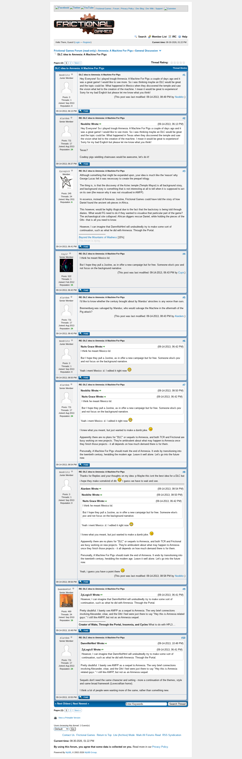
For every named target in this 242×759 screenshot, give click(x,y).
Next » (77, 63)
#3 (184, 171)
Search (142, 36)
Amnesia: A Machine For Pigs (115, 50)
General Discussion (146, 50)
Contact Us (68, 735)
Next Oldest (64, 703)
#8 (184, 472)
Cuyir (181, 272)
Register (87, 42)
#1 (184, 75)
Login (77, 42)
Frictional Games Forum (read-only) (75, 50)
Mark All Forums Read (148, 735)
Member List (159, 36)
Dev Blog (140, 8)
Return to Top (104, 735)
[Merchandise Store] (170, 8)
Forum (116, 8)
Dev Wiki (150, 8)
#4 (184, 254)
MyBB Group (91, 752)
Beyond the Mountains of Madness (98, 237)
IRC (174, 36)
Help (184, 36)
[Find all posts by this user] (84, 112)
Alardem (179, 316)
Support (159, 8)
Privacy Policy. (160, 746)
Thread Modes (180, 68)
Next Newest (80, 703)
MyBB (68, 752)
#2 (184, 118)
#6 (184, 341)
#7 (184, 384)
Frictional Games (103, 8)
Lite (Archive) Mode (124, 735)
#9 (184, 589)
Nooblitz (179, 96)
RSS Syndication (171, 735)
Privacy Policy (127, 8)
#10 (183, 637)
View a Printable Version (69, 718)
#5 (184, 297)
